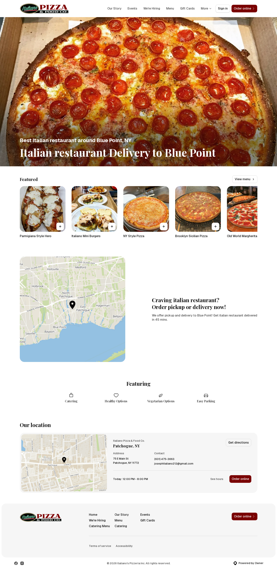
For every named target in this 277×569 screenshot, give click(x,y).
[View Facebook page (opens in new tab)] (16, 563)
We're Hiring (151, 8)
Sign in (223, 8)
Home (93, 515)
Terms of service (100, 546)
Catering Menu (99, 526)
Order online (240, 479)
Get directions (238, 443)
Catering (121, 526)
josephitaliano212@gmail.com (173, 463)
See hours (216, 479)
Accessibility (124, 546)
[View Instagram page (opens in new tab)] (22, 563)
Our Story (114, 8)
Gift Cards (187, 8)
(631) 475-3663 (164, 459)
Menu (170, 8)
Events (132, 8)
